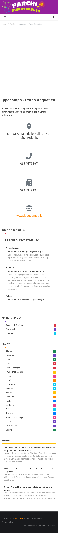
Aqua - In (10, 268)
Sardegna (10, 405)
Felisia (9, 296)
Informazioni (29, 526)
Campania (10, 364)
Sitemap (51, 526)
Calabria (9, 360)
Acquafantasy (12, 248)
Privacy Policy (7, 522)
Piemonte (10, 397)
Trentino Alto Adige (14, 418)
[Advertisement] (29, 61)
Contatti (41, 526)
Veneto (9, 430)
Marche (9, 389)
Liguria (9, 380)
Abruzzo (9, 351)
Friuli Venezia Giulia (14, 372)
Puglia (12, 24)
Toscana (9, 413)
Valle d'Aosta (11, 426)
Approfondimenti (13, 318)
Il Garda (9, 334)
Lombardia (10, 384)
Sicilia (8, 409)
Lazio (8, 376)
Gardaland (10, 329)
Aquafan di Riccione (14, 325)
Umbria (9, 422)
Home (4, 24)
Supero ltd (19, 519)
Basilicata (10, 355)
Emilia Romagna (13, 368)
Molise (9, 393)
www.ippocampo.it (29, 215)
